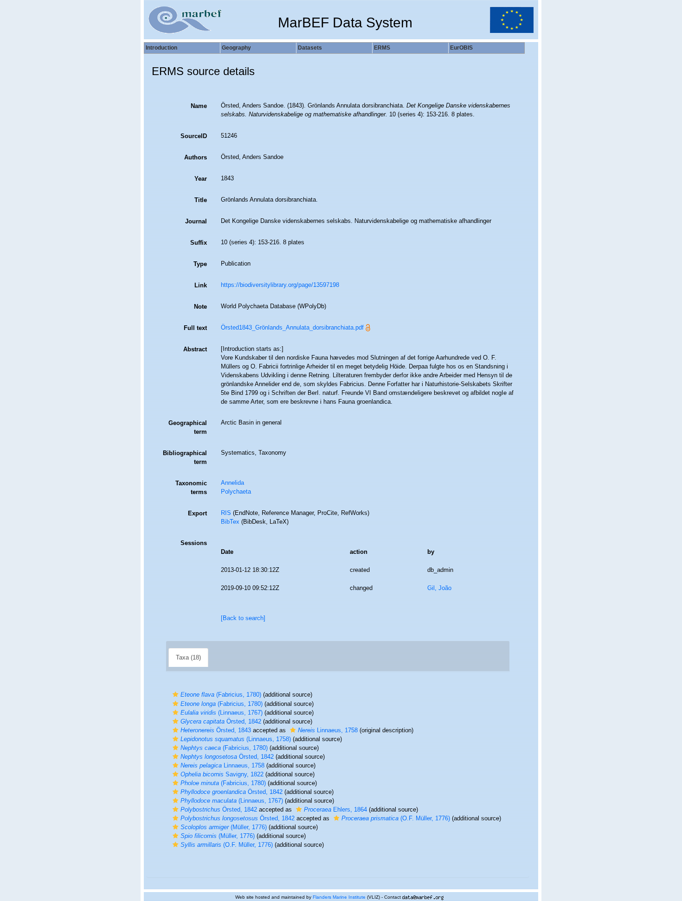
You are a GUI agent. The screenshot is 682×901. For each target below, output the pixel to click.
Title (200, 200)
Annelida (232, 482)
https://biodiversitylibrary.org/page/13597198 (280, 284)
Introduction (161, 47)
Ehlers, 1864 (335, 809)
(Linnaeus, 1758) (235, 739)
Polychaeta (236, 491)
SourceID (193, 136)
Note (200, 306)
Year (200, 178)
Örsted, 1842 (220, 721)
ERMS (382, 47)
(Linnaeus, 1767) (221, 712)
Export (197, 513)
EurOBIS (461, 47)
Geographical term (187, 427)
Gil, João (439, 587)
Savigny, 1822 (222, 774)
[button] (175, 695)
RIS (226, 512)
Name (199, 105)
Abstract (195, 349)
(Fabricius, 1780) (220, 694)
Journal (196, 221)
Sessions (193, 542)
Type (200, 263)
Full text (195, 327)
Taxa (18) (188, 657)
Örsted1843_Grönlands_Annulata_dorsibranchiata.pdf (292, 327)
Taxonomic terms (191, 487)
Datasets (310, 47)
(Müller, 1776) (223, 827)
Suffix (198, 242)
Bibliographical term (185, 457)
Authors (195, 157)
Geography (236, 47)
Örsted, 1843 (215, 730)
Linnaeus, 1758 (328, 730)
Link (200, 285)
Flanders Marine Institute (339, 897)
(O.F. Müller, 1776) (395, 818)
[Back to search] (243, 618)
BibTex (230, 521)
